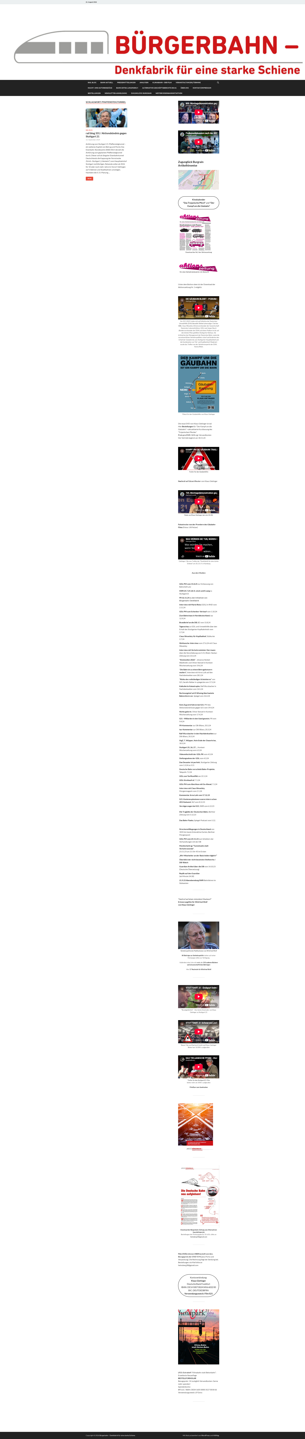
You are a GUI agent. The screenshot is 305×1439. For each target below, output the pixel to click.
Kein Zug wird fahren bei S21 (191, 705)
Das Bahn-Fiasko (186, 820)
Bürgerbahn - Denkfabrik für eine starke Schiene (117, 1435)
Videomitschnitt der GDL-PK (191, 754)
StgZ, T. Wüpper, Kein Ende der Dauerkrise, (197, 740)
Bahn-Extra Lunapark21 (127, 88)
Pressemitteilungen (126, 82)
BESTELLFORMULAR (187, 1378)
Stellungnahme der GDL (189, 758)
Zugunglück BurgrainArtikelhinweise (190, 163)
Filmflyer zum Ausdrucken (199, 1087)
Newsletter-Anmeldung (116, 93)
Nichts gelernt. (185, 711)
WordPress (205, 1435)
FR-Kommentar (185, 725)
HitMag (216, 1435)
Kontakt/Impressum (202, 88)
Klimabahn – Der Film (162, 82)
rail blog (92, 82)
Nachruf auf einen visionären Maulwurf (195, 899)
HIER (197, 1254)
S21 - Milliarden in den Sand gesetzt (194, 718)
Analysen (144, 82)
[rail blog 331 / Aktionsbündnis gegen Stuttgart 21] (106, 117)
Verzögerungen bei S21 (189, 806)
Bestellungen (94, 93)
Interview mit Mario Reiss (190, 604)
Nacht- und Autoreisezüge (100, 88)
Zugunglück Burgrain (141, 93)
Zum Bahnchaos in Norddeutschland (194, 615)
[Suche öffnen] (218, 82)
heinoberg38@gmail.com (198, 1237)
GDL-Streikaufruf (186, 780)
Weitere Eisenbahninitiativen (169, 93)
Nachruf (181, 481)
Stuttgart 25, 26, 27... (188, 747)
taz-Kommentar (186, 729)
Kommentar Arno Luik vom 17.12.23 (194, 795)
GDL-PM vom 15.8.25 (188, 584)
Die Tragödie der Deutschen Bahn (193, 812)
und (198, 202)
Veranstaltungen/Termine (188, 82)
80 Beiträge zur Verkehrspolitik (193, 955)
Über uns (185, 88)
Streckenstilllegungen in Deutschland (195, 829)
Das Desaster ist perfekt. (190, 762)
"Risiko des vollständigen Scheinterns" (195, 679)
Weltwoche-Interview (188, 643)
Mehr (88, 178)
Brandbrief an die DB (188, 622)
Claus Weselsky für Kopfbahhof (192, 636)
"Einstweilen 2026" (187, 660)
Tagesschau (184, 626)
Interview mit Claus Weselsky (192, 788)
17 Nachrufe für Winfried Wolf (200, 969)
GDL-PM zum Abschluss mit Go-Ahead (195, 784)
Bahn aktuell (106, 82)
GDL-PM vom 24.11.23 (188, 839)
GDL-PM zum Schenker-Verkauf (193, 611)
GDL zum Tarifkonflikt (188, 776)
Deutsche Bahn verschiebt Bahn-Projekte (197, 769)
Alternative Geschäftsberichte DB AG (159, 88)
